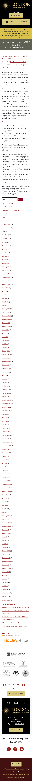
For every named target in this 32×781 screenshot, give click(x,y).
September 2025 (6, 284)
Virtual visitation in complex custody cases (14, 626)
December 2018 (6, 558)
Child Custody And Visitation (10, 210)
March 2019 (5, 547)
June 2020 (5, 502)
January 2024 (6, 354)
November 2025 (6, 277)
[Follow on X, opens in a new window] (15, 749)
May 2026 (5, 256)
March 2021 (5, 474)
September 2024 (6, 326)
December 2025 (6, 274)
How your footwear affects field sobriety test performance (15, 612)
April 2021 (5, 470)
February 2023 (6, 393)
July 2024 (4, 333)
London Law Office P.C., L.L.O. (15, 769)
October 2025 (6, 281)
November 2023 (6, 361)
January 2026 (5, 270)
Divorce (4, 217)
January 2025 (5, 312)
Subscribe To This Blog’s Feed (11, 635)
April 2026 (5, 260)
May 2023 (4, 382)
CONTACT (23, 22)
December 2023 (6, 358)
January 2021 (5, 481)
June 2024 (5, 337)
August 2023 (5, 372)
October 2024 (6, 323)
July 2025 (4, 291)
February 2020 (6, 516)
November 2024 (6, 319)
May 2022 (4, 425)
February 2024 (6, 351)
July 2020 (4, 498)
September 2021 (6, 453)
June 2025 (4, 295)
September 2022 (6, 410)
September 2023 (6, 368)
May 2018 (4, 582)
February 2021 (6, 477)
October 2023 (6, 365)
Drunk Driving (6, 228)
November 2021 (6, 446)
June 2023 (4, 379)
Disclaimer (6, 774)
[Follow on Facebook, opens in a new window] (9, 749)
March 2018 (5, 589)
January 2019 (5, 554)
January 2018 (5, 596)
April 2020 (5, 509)
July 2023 (4, 375)
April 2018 (5, 586)
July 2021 (4, 460)
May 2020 (5, 505)
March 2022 (5, 431)
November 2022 (6, 403)
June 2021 (4, 463)
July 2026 (4, 249)
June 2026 (5, 253)
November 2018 (6, 561)
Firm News (5, 235)
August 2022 (5, 414)
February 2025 (6, 309)
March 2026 (5, 263)
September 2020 (6, 491)
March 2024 (5, 347)
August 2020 (5, 495)
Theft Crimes (5, 238)
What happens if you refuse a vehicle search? (15, 607)
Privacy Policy (19, 774)
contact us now (17, 694)
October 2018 (5, 565)
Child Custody (6, 207)
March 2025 (5, 305)
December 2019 (6, 523)
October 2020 (6, 488)
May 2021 (4, 467)
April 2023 (5, 386)
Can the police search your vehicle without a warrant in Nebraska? (15, 618)
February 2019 (6, 551)
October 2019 (5, 530)
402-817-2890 (16, 15)
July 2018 (4, 575)
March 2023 (5, 389)
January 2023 (5, 396)
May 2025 (4, 298)
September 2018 (6, 568)
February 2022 (6, 435)
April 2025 (5, 302)
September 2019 (6, 533)
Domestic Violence (7, 221)
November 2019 (6, 526)
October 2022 (6, 407)
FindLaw (23, 777)
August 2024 (5, 330)
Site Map (12, 774)
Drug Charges (6, 224)
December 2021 (6, 442)
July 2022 (4, 417)
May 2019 (4, 540)
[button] (9, 22)
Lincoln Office (16, 730)
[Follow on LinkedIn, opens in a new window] (22, 749)
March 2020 (5, 512)
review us (16, 764)
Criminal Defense (7, 214)
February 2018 (6, 593)
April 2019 (5, 544)
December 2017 (6, 600)
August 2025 (5, 288)
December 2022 (6, 400)
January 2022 (5, 439)
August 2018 (5, 572)
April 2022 (5, 428)
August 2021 (5, 456)
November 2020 (6, 484)
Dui (3, 231)
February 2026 (6, 267)
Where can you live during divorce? (12, 623)
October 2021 (5, 449)
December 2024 (6, 316)
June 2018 (4, 579)
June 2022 (5, 421)
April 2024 (5, 344)
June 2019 (4, 537)
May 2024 (5, 340)
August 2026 (5, 246)
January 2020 (6, 519)
